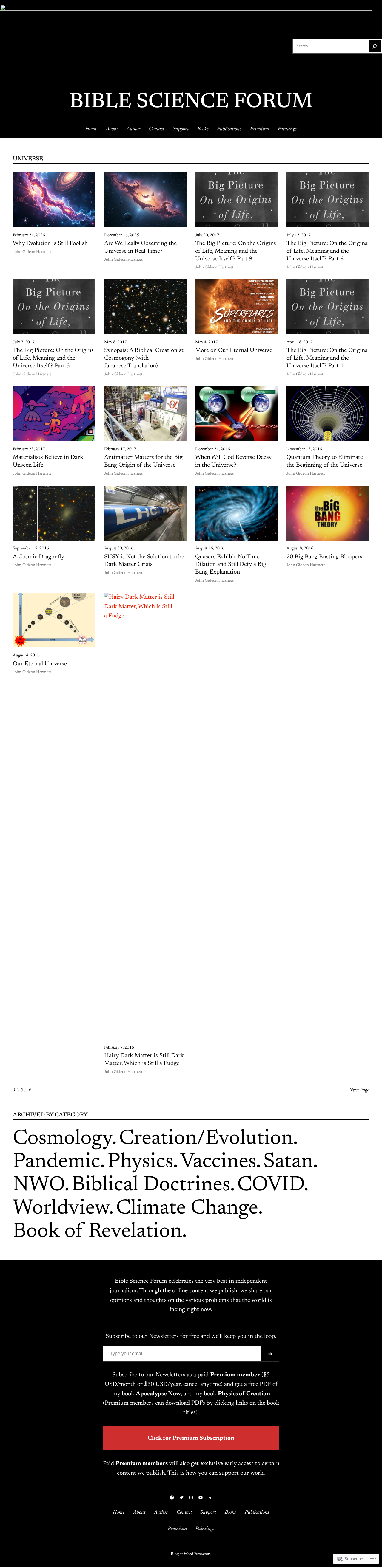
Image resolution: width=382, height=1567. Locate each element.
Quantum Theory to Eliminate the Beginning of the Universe (324, 461)
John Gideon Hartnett (32, 252)
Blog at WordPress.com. (191, 1554)
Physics (140, 1162)
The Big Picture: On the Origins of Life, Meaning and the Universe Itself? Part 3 (53, 358)
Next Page (359, 1090)
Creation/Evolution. (208, 1139)
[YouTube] (200, 1497)
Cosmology (62, 1139)
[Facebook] (172, 1497)
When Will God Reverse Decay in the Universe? (233, 461)
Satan (288, 1162)
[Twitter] (181, 1497)
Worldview (61, 1208)
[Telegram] (210, 1497)
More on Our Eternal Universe (233, 350)
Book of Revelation (97, 1232)
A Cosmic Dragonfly (38, 557)
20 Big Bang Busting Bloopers (324, 557)
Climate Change (187, 1208)
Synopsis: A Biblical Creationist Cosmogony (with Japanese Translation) (144, 358)
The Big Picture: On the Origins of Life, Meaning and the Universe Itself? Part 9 (235, 251)
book (151, 1394)
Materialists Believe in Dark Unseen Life (48, 461)
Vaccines (218, 1162)
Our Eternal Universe (40, 664)
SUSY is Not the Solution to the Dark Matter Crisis (144, 561)
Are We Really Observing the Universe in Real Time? (140, 247)
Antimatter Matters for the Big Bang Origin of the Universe (143, 461)
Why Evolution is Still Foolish (50, 243)
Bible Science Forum (191, 102)
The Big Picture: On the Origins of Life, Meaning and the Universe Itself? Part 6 (326, 251)
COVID (270, 1185)
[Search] (375, 46)
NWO (38, 1185)
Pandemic (56, 1162)
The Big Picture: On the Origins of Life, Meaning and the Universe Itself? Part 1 (326, 358)
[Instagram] (191, 1497)
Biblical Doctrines (151, 1185)
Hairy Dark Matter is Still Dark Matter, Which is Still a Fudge (144, 1059)
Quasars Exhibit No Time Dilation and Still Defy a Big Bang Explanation (230, 564)
